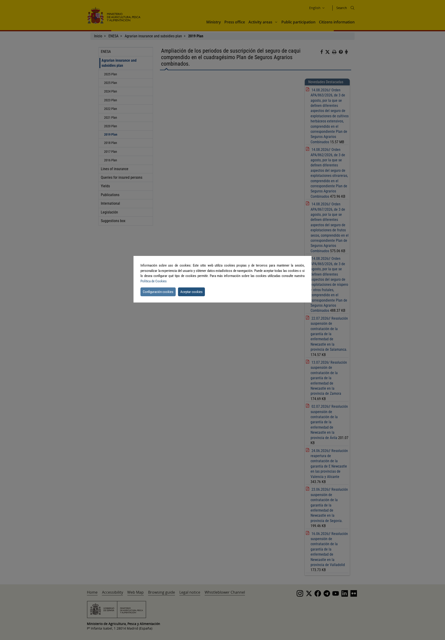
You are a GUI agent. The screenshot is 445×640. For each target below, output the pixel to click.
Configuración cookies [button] (158, 292)
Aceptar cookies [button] (191, 292)
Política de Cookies (153, 281)
